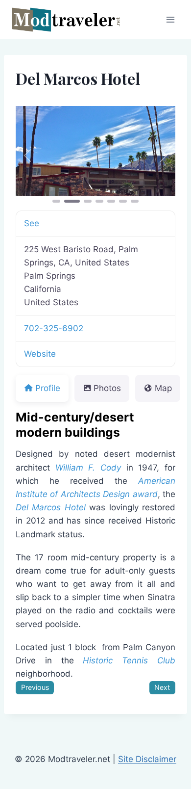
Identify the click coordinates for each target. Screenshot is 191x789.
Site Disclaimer (147, 759)
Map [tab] (163, 388)
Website (40, 354)
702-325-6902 (53, 328)
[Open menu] (170, 19)
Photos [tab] (107, 388)
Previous (35, 687)
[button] (28, 155)
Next (162, 687)
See (31, 223)
